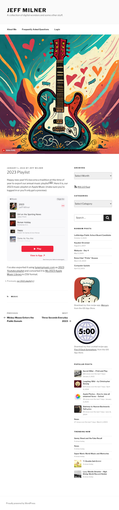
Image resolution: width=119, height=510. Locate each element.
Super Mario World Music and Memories (91, 453)
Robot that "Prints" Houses (86, 258)
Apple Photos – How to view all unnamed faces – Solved (96, 395)
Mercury (105, 305)
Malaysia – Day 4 (81, 250)
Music (14, 297)
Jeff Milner (26, 10)
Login (57, 29)
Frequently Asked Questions (35, 29)
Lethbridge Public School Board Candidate (92, 235)
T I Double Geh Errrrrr (92, 461)
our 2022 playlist (24, 281)
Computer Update (82, 266)
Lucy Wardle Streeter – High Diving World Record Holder (95, 473)
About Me (11, 29)
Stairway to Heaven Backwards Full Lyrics (96, 407)
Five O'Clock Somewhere (85, 349)
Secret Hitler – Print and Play (95, 371)
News (76, 419)
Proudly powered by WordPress (20, 503)
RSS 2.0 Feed (83, 187)
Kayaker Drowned (82, 243)
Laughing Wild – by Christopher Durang (96, 382)
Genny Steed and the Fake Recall (88, 438)
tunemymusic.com (45, 267)
